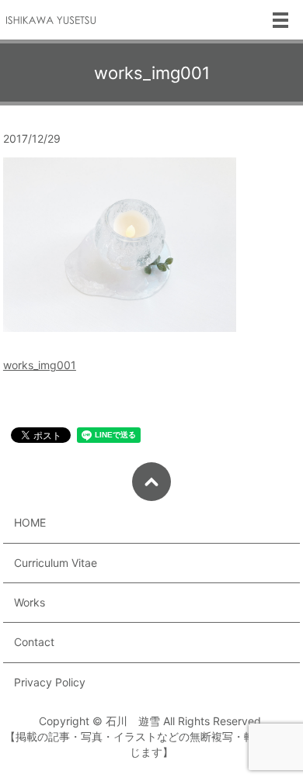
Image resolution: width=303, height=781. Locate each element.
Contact (34, 641)
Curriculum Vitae (55, 562)
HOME (30, 522)
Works (29, 602)
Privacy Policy (49, 682)
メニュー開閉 (280, 20)
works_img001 (39, 364)
